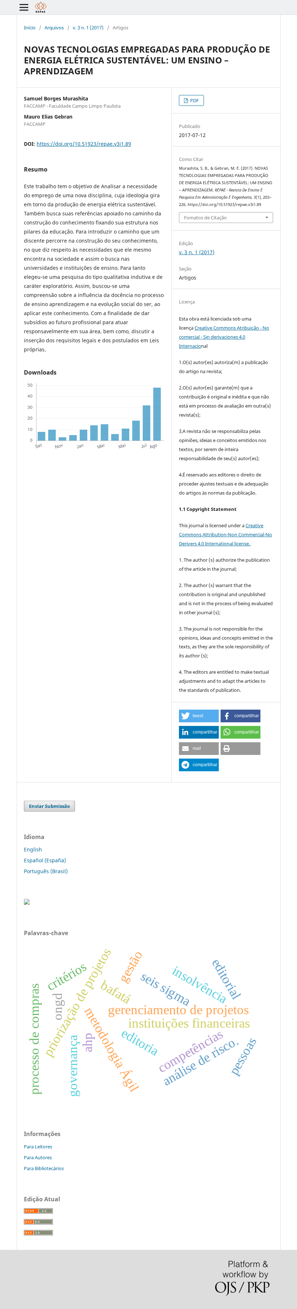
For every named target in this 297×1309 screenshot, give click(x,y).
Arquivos (54, 27)
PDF (194, 100)
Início (29, 27)
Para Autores (38, 1157)
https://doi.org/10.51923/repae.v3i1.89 (84, 143)
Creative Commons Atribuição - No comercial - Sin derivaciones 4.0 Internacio (224, 337)
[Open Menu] (24, 7)
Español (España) (45, 860)
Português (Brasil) (46, 871)
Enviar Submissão (49, 806)
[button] (199, 716)
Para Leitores (38, 1146)
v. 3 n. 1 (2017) (88, 27)
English (33, 849)
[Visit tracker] (27, 902)
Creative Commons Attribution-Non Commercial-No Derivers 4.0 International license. (225, 534)
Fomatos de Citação (205, 217)
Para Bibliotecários (44, 1168)
